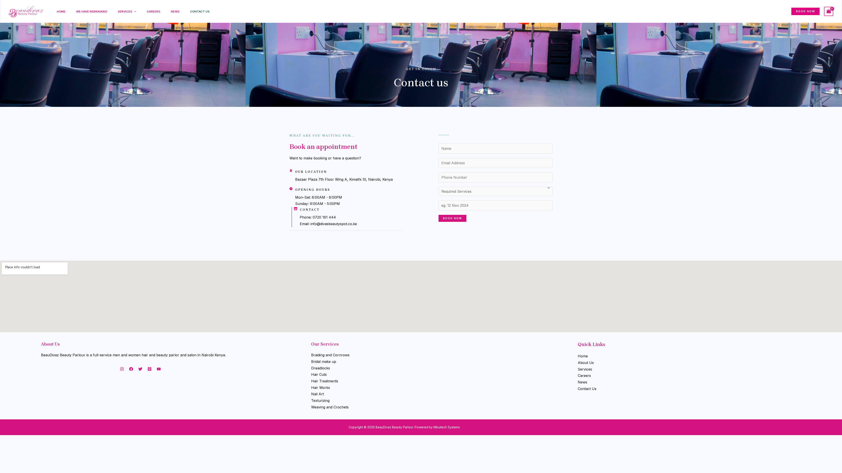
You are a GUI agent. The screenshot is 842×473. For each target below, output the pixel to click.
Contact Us (200, 11)
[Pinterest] (150, 369)
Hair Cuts (319, 374)
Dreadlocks (320, 368)
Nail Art (317, 394)
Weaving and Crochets (330, 407)
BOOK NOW (452, 218)
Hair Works (320, 387)
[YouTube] (159, 369)
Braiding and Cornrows (330, 355)
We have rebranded (91, 11)
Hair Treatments (324, 381)
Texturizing (320, 400)
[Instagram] (122, 369)
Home (61, 11)
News (175, 11)
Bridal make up (323, 361)
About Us (586, 362)
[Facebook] (131, 369)
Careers (153, 11)
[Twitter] (140, 369)
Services (125, 11)
